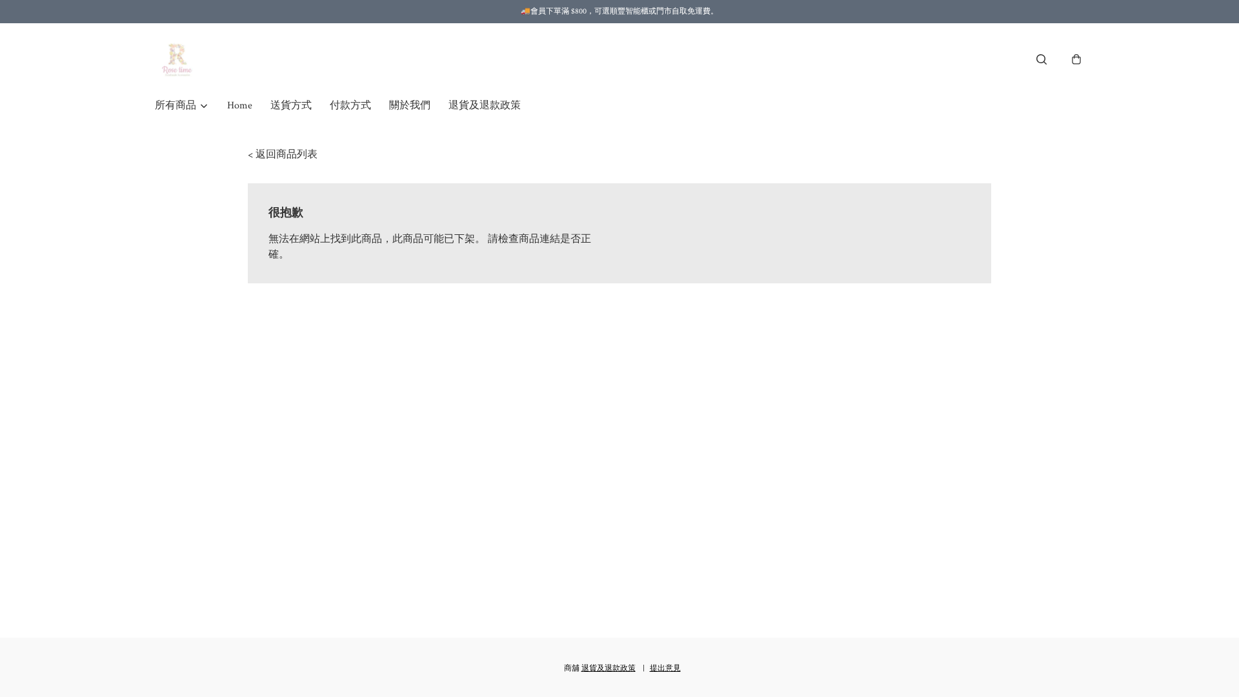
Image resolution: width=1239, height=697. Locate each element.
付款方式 (350, 105)
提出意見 (665, 668)
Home (239, 105)
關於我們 (409, 105)
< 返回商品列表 (282, 154)
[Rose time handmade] (179, 59)
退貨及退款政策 (484, 105)
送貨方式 (291, 105)
